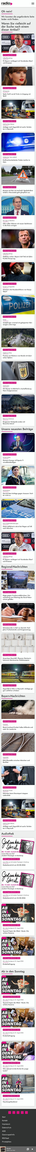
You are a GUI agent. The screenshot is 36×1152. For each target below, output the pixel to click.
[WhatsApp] (9, 1112)
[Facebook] (13, 1112)
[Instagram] (18, 1112)
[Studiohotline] (26, 1112)
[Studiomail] (22, 1112)
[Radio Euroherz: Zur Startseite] (15, 3)
